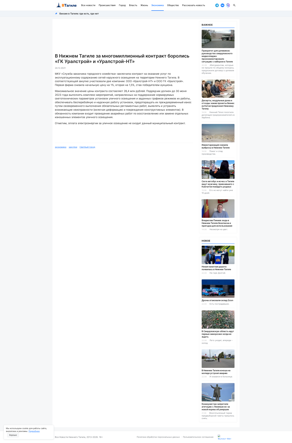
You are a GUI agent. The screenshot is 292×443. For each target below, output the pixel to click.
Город (122, 5)
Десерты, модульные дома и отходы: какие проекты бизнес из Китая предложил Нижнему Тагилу (218, 104)
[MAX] (228, 5)
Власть (133, 5)
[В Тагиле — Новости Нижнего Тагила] (66, 5)
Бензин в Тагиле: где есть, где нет (79, 13)
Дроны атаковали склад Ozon (217, 300)
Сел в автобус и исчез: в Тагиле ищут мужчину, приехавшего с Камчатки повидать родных (218, 184)
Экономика (157, 5)
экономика (60, 147)
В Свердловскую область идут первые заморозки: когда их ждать (218, 334)
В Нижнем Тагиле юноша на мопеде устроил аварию (216, 371)
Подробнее (34, 431)
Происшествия (107, 5)
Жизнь (144, 5)
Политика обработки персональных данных (158, 437)
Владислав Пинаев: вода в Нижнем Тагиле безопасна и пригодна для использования (217, 223)
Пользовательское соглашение (198, 437)
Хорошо (13, 435)
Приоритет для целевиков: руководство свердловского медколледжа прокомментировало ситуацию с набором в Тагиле (217, 56)
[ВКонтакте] (222, 5)
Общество (173, 5)
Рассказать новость (193, 5)
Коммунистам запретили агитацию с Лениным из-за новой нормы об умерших (216, 407)
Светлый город (87, 147)
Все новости (88, 5)
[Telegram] (217, 5)
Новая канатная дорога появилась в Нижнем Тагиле (216, 268)
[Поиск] (234, 5)
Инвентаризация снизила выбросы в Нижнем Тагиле (216, 146)
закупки (73, 147)
